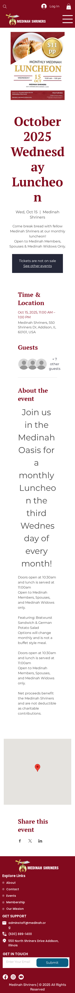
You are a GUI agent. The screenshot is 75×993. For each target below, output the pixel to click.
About (11, 883)
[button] (68, 6)
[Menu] (67, 19)
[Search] (4, 6)
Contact (12, 889)
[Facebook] (5, 977)
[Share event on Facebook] (20, 841)
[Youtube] (21, 977)
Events (11, 896)
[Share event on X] (30, 841)
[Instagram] (13, 977)
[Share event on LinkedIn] (40, 841)
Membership (15, 902)
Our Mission (15, 909)
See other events (37, 266)
